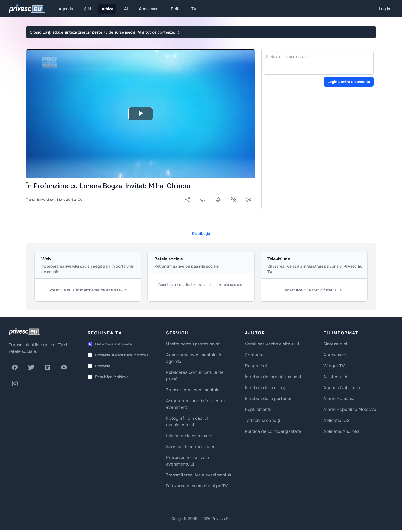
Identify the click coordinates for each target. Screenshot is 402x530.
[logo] (24, 331)
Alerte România (338, 398)
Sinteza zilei (335, 344)
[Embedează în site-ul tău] (203, 200)
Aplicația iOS (336, 420)
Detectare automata (113, 344)
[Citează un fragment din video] (249, 200)
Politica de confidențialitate (273, 431)
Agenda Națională (341, 387)
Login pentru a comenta (348, 81)
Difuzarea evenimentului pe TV (197, 486)
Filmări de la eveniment (189, 436)
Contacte (254, 355)
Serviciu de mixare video (191, 446)
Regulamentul (259, 409)
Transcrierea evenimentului (193, 390)
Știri (87, 8)
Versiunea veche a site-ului (272, 344)
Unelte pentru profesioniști (193, 344)
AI (126, 8)
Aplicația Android (341, 431)
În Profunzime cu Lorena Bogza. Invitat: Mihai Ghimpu (108, 186)
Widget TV (334, 366)
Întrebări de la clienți (265, 387)
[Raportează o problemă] (234, 200)
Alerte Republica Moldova (349, 409)
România (102, 365)
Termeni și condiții (263, 420)
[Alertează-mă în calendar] (218, 200)
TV (193, 8)
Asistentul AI (336, 377)
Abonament (149, 8)
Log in (384, 8)
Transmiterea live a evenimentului (200, 475)
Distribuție (201, 233)
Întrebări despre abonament (273, 377)
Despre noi (256, 366)
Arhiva (107, 8)
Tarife (175, 8)
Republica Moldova (112, 376)
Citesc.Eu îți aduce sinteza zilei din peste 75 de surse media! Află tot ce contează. (105, 32)
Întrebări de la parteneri (269, 398)
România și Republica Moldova (121, 355)
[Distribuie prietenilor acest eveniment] (188, 200)
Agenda (66, 8)
